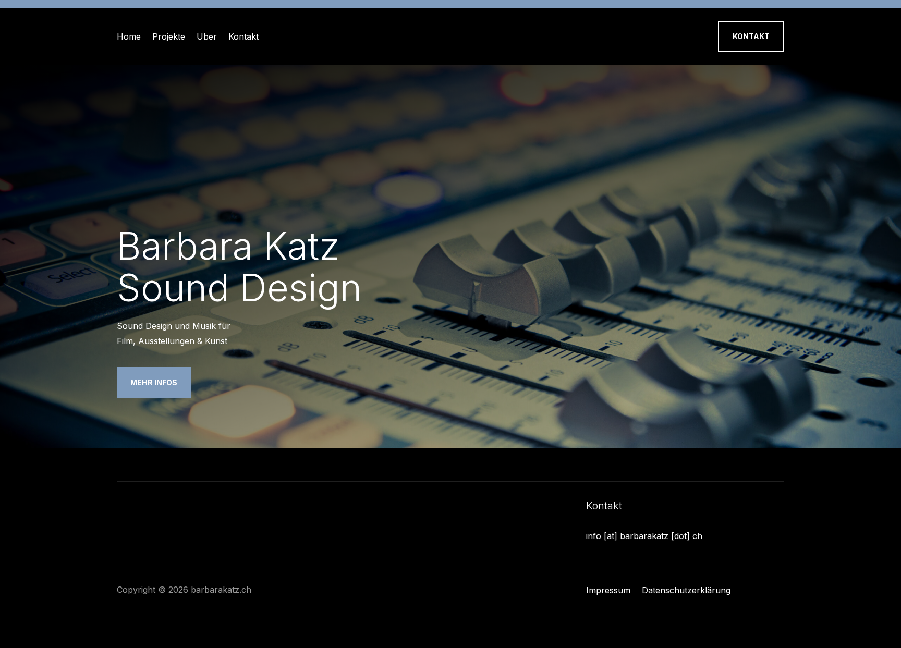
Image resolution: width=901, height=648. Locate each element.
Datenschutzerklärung (686, 590)
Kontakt (243, 36)
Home (129, 36)
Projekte (168, 36)
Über (207, 36)
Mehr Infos (153, 382)
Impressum (608, 590)
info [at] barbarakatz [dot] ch (644, 536)
